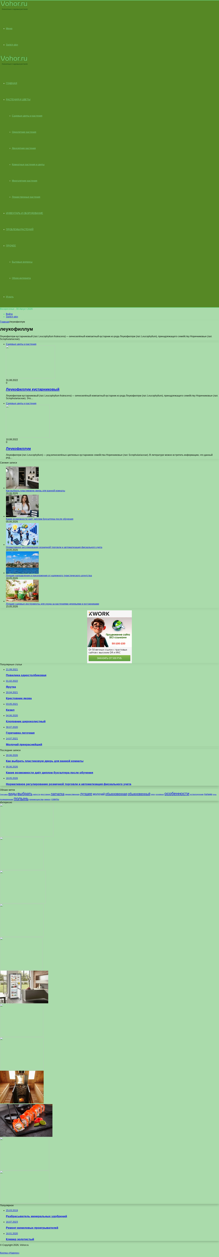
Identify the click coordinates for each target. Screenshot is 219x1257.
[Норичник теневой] (22, 869)
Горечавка (4, 794)
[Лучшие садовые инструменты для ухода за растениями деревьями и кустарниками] (22, 601)
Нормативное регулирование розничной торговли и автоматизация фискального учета (54, 547)
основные (160, 794)
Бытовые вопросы (22, 262)
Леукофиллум (18, 449)
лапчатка (57, 794)
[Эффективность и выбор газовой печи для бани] (22, 1102)
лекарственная (72, 794)
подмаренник (6, 799)
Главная (4, 322)
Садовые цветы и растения (27, 116)
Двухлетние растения (24, 148)
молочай (99, 794)
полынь (21, 798)
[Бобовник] (22, 1069)
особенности (176, 793)
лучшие (86, 794)
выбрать (24, 794)
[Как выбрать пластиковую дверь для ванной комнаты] (22, 488)
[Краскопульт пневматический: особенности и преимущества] (24, 1169)
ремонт (47, 799)
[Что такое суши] (26, 1136)
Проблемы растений (20, 229)
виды (12, 794)
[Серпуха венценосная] (21, 1036)
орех (153, 794)
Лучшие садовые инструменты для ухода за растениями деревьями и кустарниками (52, 604)
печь (214, 794)
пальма (208, 794)
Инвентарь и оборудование (24, 213)
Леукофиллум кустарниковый (32, 389)
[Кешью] (22, 936)
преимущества (36, 799)
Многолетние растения (24, 180)
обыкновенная (116, 794)
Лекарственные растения (26, 197)
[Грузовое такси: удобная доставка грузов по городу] (26, 835)
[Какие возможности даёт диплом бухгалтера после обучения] (22, 516)
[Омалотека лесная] (23, 902)
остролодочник (197, 794)
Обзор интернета (21, 278)
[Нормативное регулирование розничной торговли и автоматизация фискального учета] (22, 544)
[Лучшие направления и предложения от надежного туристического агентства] (22, 573)
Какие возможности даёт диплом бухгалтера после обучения (39, 519)
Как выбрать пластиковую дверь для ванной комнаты (35, 490)
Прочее (11, 245)
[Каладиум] (24, 1202)
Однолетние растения (24, 132)
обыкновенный (139, 794)
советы (55, 799)
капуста (36, 794)
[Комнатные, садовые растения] (14, 10)
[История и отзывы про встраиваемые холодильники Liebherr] (24, 1002)
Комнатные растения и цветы (28, 164)
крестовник (45, 794)
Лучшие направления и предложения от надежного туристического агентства (49, 575)
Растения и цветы (18, 99)
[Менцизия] (21, 969)
